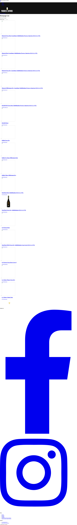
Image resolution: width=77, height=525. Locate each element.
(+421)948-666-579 (4, 522)
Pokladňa (3, 517)
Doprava (3, 4)
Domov (3, 2)
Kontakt (3, 5)
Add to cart (5, 37)
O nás (2, 3)
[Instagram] (38, 511)
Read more (5, 142)
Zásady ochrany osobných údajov (6, 518)
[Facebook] (38, 433)
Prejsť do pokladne (2, 13)
